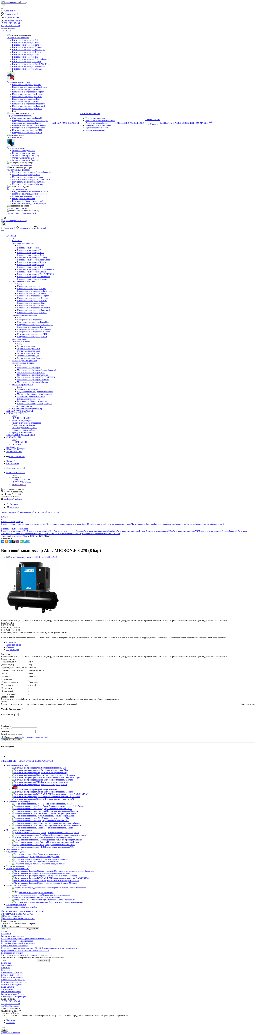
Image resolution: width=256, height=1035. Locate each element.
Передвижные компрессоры (30, 320)
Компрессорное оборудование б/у (210, 524)
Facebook (14, 504)
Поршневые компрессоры (29, 286)
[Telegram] (28, 541)
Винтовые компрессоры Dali (14, 531)
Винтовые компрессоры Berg (40, 531)
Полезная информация (11, 972)
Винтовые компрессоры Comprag (69, 531)
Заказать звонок (19, 484)
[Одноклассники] (6, 541)
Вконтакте (14, 507)
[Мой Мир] (10, 541)
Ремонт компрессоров (11, 991)
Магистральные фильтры (28, 368)
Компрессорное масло (185, 524)
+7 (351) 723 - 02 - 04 (10, 25)
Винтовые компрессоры (28, 248)
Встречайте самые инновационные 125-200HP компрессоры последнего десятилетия (39, 948)
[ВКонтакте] (2, 541)
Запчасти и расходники (27, 389)
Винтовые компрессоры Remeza (131, 531)
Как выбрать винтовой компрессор (17, 941)
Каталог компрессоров (11, 975)
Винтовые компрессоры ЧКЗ (186, 531)
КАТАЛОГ (17, 240)
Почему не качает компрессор (14, 946)
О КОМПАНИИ (19, 442)
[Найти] (2, 8)
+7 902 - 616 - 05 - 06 (10, 23)
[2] (6, 618)
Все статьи (6, 934)
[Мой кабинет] (2, 231)
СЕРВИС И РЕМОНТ (22, 418)
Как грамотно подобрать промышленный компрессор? (26, 938)
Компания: (6, 963)
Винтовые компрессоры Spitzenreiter (73, 533)
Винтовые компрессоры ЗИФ (159, 531)
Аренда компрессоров (11, 989)
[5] (15, 618)
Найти (4, 1030)
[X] (13, 541)
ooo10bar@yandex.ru (13, 499)
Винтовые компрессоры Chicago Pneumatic (218, 531)
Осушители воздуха (26, 346)
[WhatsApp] (21, 541)
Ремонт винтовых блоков (12, 994)
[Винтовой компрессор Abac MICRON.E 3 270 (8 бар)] (31, 557)
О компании (6, 965)
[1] (2, 618)
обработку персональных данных (32, 737)
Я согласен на (26, 737)
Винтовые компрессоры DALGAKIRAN (38, 533)
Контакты (5, 970)
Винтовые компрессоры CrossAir (105, 533)
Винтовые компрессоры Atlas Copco (100, 531)
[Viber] (17, 541)
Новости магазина (12, 926)
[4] (12, 618)
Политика (5, 968)
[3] (9, 618)
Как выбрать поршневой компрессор (18, 943)
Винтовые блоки (79, 524)
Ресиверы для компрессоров (118, 524)
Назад (14, 238)
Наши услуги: (7, 987)
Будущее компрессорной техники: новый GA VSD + (25, 950)
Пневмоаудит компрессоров (13, 996)
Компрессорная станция (12, 953)
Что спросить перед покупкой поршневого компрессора (26, 955)
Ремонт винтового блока (12, 936)
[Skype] (25, 541)
